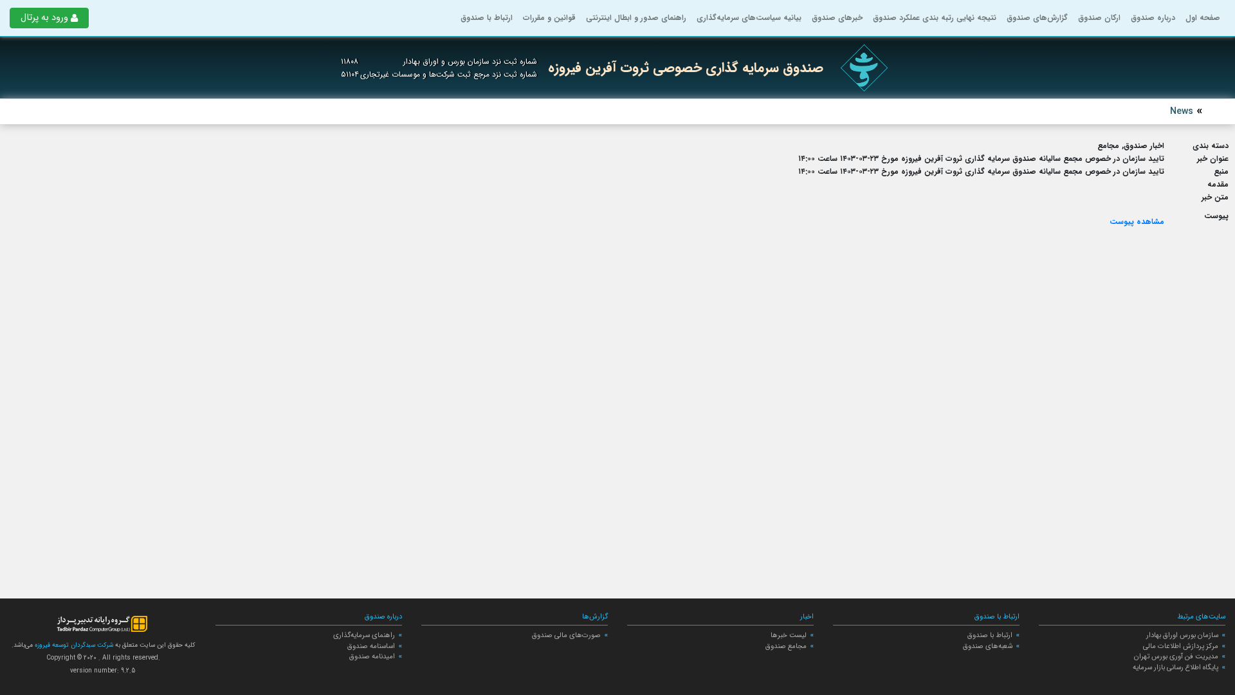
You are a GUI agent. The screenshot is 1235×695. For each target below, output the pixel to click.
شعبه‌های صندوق (987, 646)
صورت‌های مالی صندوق (566, 635)
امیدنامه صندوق (372, 656)
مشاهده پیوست (1137, 222)
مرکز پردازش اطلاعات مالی (1180, 646)
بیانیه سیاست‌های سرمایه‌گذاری (749, 18)
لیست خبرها (789, 635)
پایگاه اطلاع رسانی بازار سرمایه (1175, 667)
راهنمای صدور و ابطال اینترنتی (636, 18)
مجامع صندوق (786, 646)
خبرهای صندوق (837, 18)
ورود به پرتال (44, 17)
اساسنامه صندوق (371, 646)
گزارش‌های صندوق (1037, 18)
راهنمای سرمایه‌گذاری (364, 635)
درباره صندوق (1153, 18)
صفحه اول (1202, 18)
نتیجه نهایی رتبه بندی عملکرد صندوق (934, 18)
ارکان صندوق (1099, 18)
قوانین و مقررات (549, 18)
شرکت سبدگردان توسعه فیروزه (73, 645)
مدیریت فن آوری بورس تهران (1176, 656)
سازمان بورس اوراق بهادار (1182, 635)
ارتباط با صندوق (487, 18)
